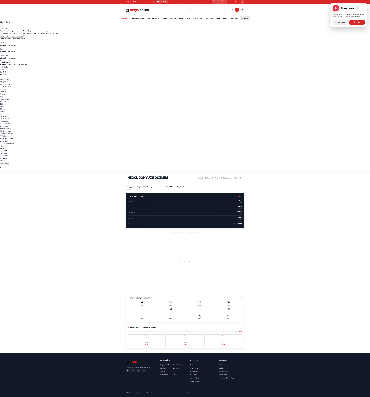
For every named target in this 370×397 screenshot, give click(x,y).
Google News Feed (7, 143)
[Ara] (232, 10)
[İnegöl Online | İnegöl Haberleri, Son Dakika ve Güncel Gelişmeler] (137, 9)
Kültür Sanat (198, 18)
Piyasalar (21, 39)
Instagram (3, 158)
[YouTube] (185, 170)
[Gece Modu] (242, 2)
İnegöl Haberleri (138, 18)
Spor (189, 18)
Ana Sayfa (3, 69)
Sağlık (225, 18)
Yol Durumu (4, 126)
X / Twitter (4, 156)
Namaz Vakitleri (5, 129)
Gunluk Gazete (194, 381)
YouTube (3, 161)
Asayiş (2, 111)
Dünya (2, 109)
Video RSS (4, 141)
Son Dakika (126, 18)
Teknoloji (209, 18)
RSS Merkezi (4, 136)
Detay (240, 196)
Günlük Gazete (5, 131)
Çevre (2, 114)
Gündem (164, 18)
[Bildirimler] (237, 10)
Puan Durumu (5, 124)
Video (10, 39)
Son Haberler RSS (6, 138)
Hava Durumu (5, 121)
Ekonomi (173, 18)
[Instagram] (185, 169)
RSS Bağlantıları (224, 371)
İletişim (237, 2)
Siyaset (181, 18)
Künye (232, 2)
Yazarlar (234, 18)
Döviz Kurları (4, 119)
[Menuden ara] (24, 36)
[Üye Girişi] (242, 10)
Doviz (191, 365)
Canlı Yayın (4, 163)
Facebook (3, 153)
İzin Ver (357, 22)
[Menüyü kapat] (2, 25)
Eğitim (218, 18)
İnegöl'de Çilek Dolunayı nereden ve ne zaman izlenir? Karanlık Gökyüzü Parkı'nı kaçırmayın (166, 187)
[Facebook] (185, 165)
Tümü (240, 297)
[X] (185, 167)
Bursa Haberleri (153, 18)
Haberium (188, 393)
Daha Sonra (340, 22)
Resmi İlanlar (4, 79)
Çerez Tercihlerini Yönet (226, 378)
